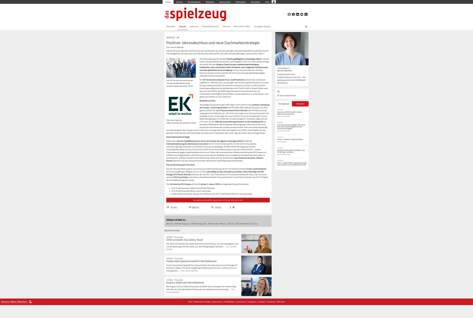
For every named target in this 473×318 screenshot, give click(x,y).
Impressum (241, 302)
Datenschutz (217, 302)
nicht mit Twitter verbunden (212, 207)
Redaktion (210, 2)
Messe (223, 223)
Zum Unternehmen (288, 95)
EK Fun (170, 223)
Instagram (252, 302)
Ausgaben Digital (262, 26)
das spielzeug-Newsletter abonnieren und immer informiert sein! (218, 200)
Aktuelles (170, 26)
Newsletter (255, 2)
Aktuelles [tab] (300, 104)
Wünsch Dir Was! (242, 26)
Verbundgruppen (199, 223)
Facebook (271, 302)
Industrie (194, 26)
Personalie (213, 223)
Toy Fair (179, 2)
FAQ (267, 2)
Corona (254, 223)
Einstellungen (233, 207)
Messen (226, 26)
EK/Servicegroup (183, 223)
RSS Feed (281, 302)
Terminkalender (194, 2)
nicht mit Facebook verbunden (167, 207)
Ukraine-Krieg (242, 223)
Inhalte (168, 2)
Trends (231, 223)
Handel (182, 26)
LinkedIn (261, 302)
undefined (189, 207)
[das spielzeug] (195, 14)
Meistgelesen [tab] (283, 104)
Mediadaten (241, 2)
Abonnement (225, 2)
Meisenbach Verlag (202, 302)
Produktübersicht (210, 26)
